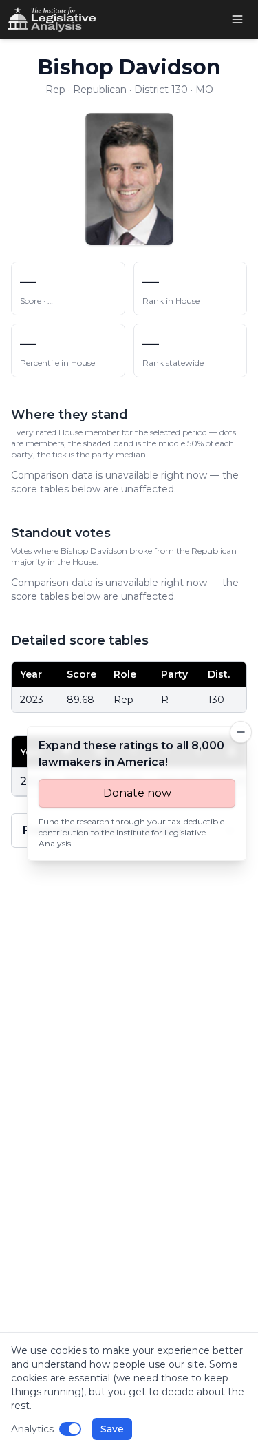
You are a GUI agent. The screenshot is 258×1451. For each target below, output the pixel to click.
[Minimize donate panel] (241, 732)
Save (112, 1429)
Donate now (137, 793)
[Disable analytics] (70, 1429)
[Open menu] (237, 19)
